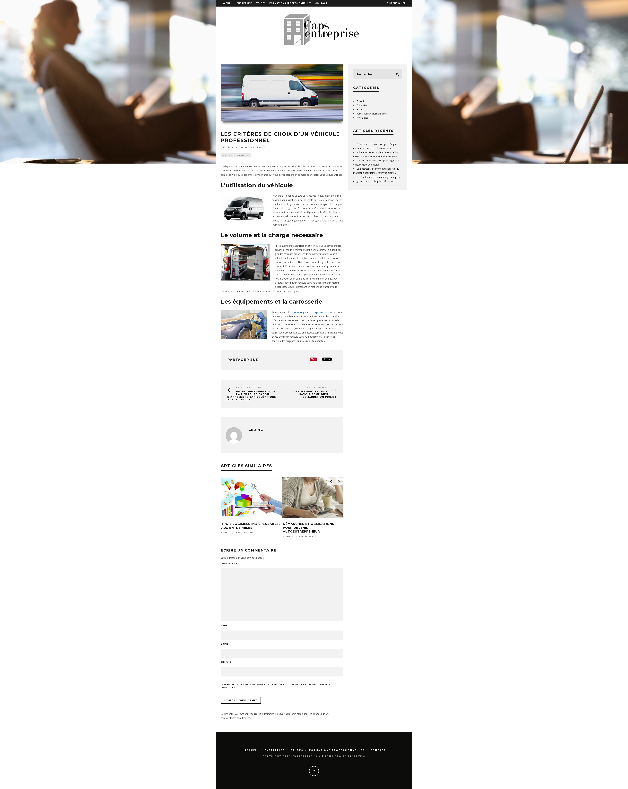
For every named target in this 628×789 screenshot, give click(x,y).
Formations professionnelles (290, 3)
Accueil (227, 3)
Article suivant (317, 387)
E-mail (225, 644)
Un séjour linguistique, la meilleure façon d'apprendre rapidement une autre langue (252, 395)
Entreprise (244, 3)
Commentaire (229, 563)
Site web (226, 662)
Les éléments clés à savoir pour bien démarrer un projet (315, 394)
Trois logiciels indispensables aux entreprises (251, 525)
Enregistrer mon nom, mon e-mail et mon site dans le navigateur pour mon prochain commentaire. (275, 685)
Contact (321, 3)
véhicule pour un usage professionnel (313, 312)
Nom (224, 626)
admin (287, 537)
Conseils (361, 101)
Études (260, 3)
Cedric (228, 147)
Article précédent (249, 387)
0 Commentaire (243, 155)
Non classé (362, 117)
